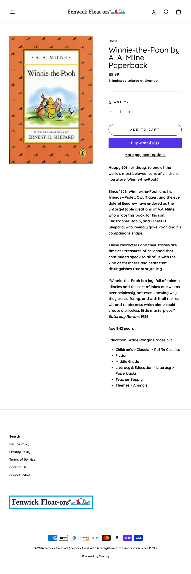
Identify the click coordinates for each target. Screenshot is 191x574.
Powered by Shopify (95, 556)
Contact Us (18, 467)
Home (113, 41)
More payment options (145, 154)
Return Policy (19, 444)
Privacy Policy (20, 452)
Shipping (115, 80)
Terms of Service (22, 459)
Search (14, 436)
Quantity (119, 102)
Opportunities (20, 475)
